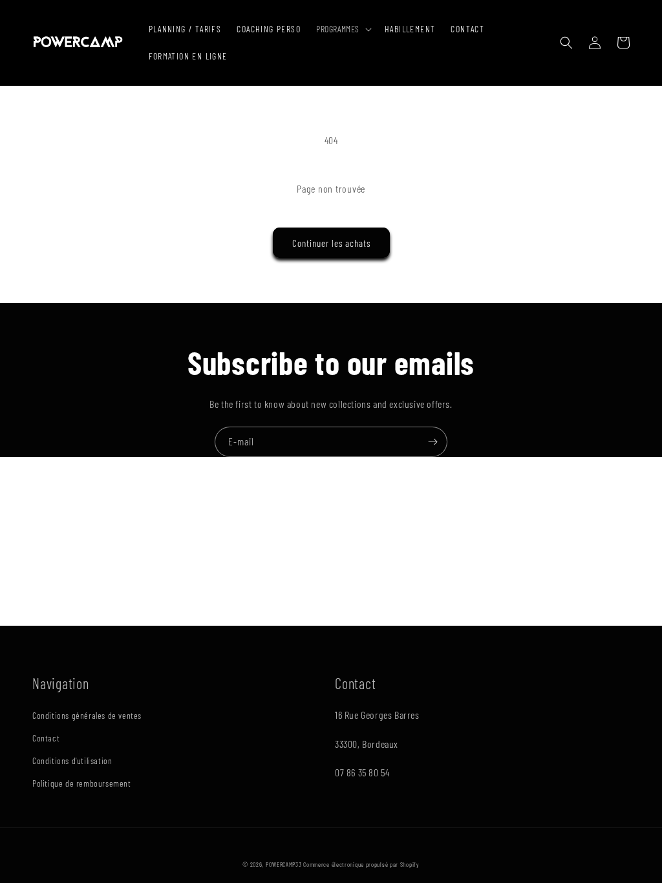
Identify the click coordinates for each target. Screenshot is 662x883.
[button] (342, 29)
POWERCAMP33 (284, 864)
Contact (45, 737)
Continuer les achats (331, 243)
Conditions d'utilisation (72, 760)
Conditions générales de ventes (87, 715)
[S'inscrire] (432, 442)
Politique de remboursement (81, 783)
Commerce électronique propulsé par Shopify (361, 864)
